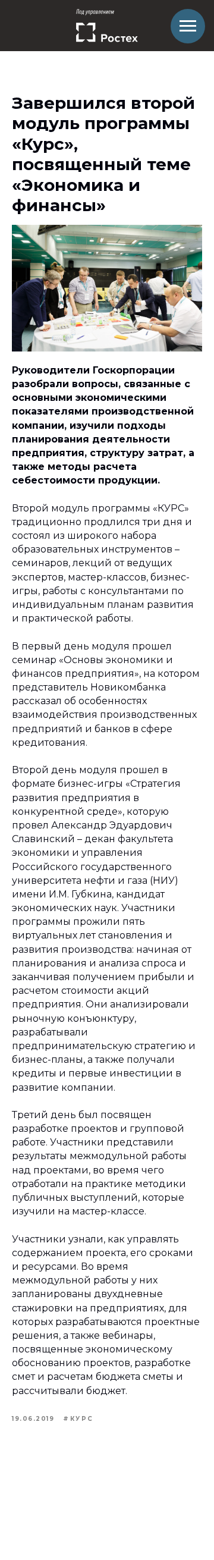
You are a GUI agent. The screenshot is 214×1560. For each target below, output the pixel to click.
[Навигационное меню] (188, 26)
